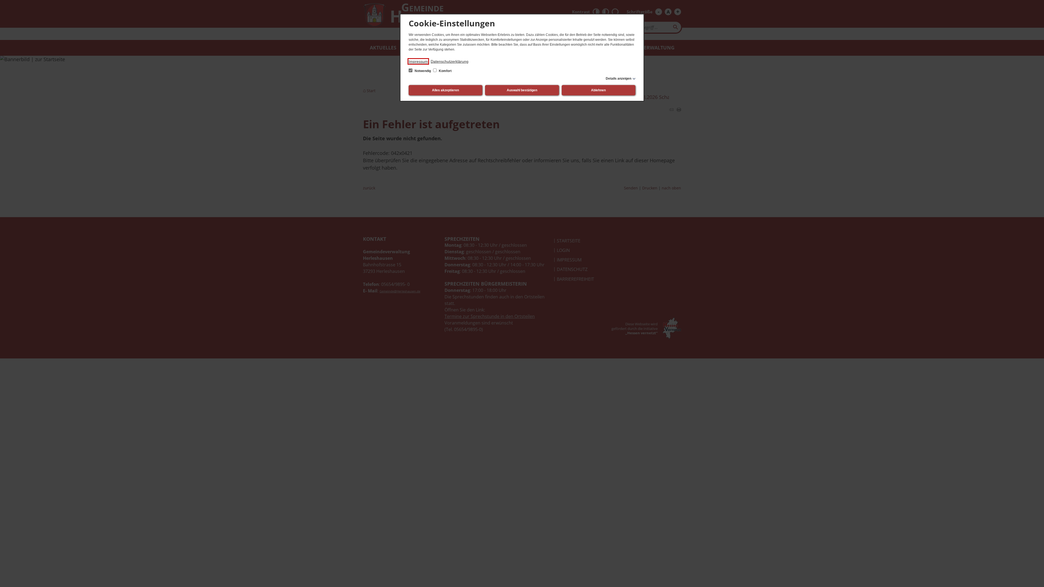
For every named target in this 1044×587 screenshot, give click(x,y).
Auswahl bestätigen (522, 90)
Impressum (418, 61)
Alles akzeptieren (445, 90)
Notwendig (423, 71)
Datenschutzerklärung (449, 61)
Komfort (445, 71)
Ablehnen (598, 90)
